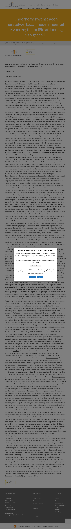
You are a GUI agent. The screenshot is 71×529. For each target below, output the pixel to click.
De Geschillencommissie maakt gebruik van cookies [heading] (35, 250)
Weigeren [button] (40, 277)
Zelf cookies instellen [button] (35, 265)
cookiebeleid (35, 271)
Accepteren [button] (32, 277)
